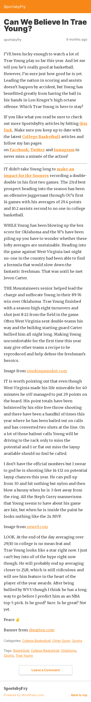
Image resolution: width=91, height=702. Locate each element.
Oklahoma (68, 650)
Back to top (79, 695)
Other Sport (61, 641)
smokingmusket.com (47, 370)
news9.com (37, 526)
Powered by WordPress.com (24, 695)
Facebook (19, 149)
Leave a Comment (46, 670)
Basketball (21, 650)
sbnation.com (41, 630)
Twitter (37, 149)
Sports (77, 641)
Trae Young (24, 655)
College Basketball (41, 136)
